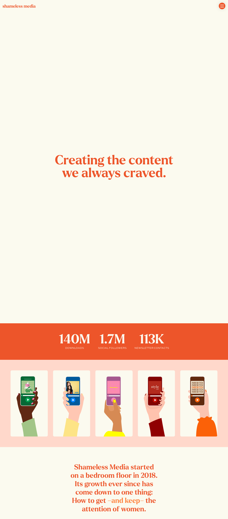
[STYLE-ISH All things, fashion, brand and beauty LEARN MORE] (156, 403)
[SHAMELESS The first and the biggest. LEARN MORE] (114, 403)
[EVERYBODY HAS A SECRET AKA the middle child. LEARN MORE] (71, 403)
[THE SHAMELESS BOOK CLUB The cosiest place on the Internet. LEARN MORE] (29, 403)
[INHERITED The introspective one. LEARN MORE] (198, 403)
